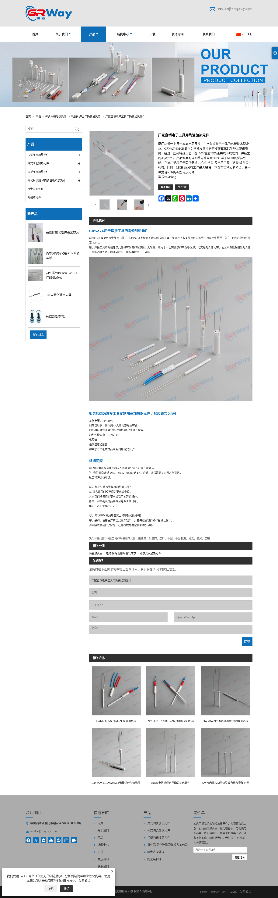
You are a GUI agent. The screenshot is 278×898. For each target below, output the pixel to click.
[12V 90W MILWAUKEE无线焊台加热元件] (116, 751)
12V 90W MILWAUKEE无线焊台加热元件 (116, 782)
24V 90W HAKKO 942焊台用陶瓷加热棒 (171, 721)
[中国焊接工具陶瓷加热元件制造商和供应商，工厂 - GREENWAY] (49, 13)
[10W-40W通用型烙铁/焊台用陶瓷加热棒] (225, 690)
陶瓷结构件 (34, 197)
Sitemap (214, 891)
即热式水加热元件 (150, 553)
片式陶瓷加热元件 (38, 154)
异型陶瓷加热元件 (38, 171)
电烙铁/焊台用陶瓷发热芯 (85, 116)
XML (233, 891)
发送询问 (178, 34)
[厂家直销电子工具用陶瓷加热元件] (104, 205)
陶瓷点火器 (95, 553)
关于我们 (62, 34)
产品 (92, 34)
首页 (35, 34)
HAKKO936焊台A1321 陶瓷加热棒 (116, 721)
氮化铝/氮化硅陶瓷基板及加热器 (46, 180)
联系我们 (209, 34)
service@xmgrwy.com (234, 8)
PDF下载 (182, 187)
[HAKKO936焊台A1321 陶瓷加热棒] (116, 690)
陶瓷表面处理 (35, 188)
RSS (224, 891)
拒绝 (51, 888)
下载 (152, 34)
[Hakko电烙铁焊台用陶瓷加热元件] (171, 751)
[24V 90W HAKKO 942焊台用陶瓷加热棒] (171, 690)
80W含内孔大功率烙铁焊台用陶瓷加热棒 (225, 782)
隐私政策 (84, 880)
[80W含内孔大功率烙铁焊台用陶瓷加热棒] (225, 751)
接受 (66, 888)
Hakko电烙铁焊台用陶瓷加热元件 (170, 782)
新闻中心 (123, 34)
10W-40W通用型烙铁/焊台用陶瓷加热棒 (225, 721)
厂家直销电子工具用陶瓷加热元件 (125, 116)
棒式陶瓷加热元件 (55, 116)
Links (203, 891)
